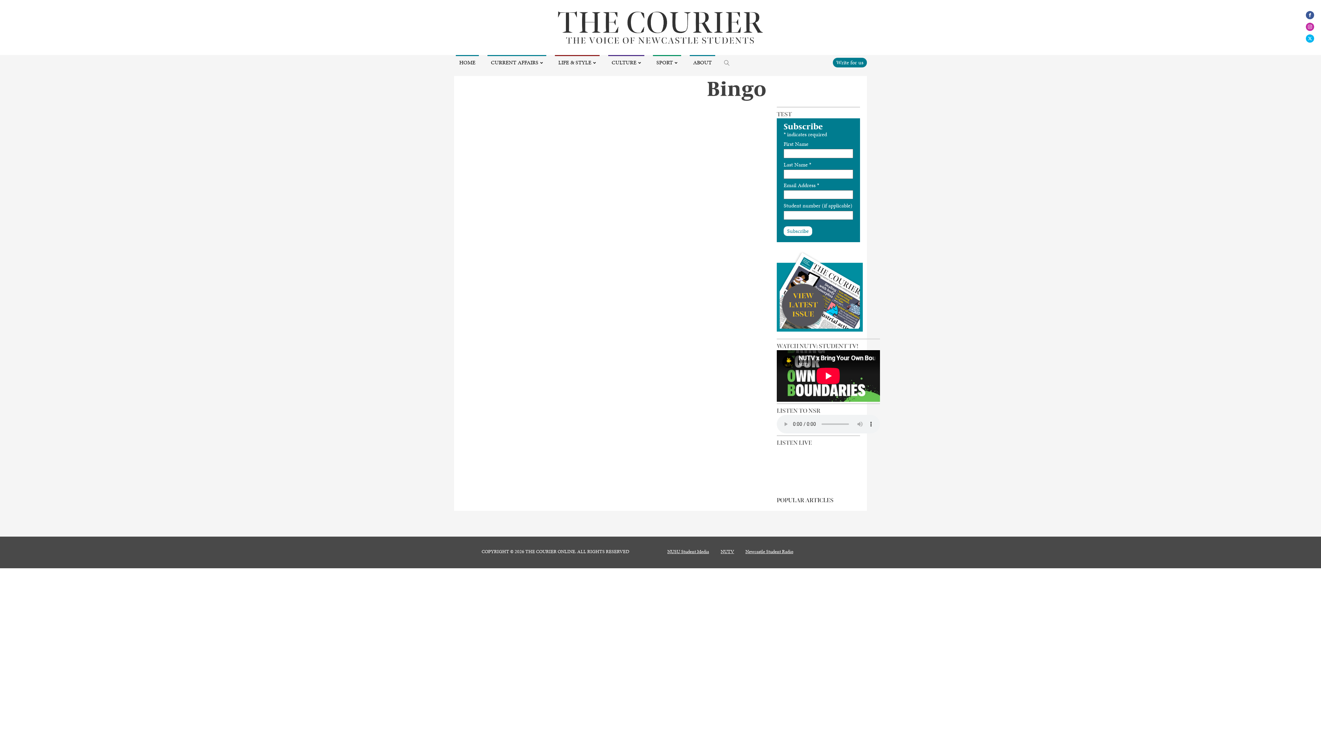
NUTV (727, 551)
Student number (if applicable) (818, 205)
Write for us (849, 62)
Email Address (801, 185)
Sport (664, 62)
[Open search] (727, 63)
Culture (624, 62)
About (702, 62)
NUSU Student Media (688, 551)
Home (467, 62)
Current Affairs (514, 62)
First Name (796, 144)
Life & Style (574, 62)
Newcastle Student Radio (769, 551)
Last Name (797, 165)
